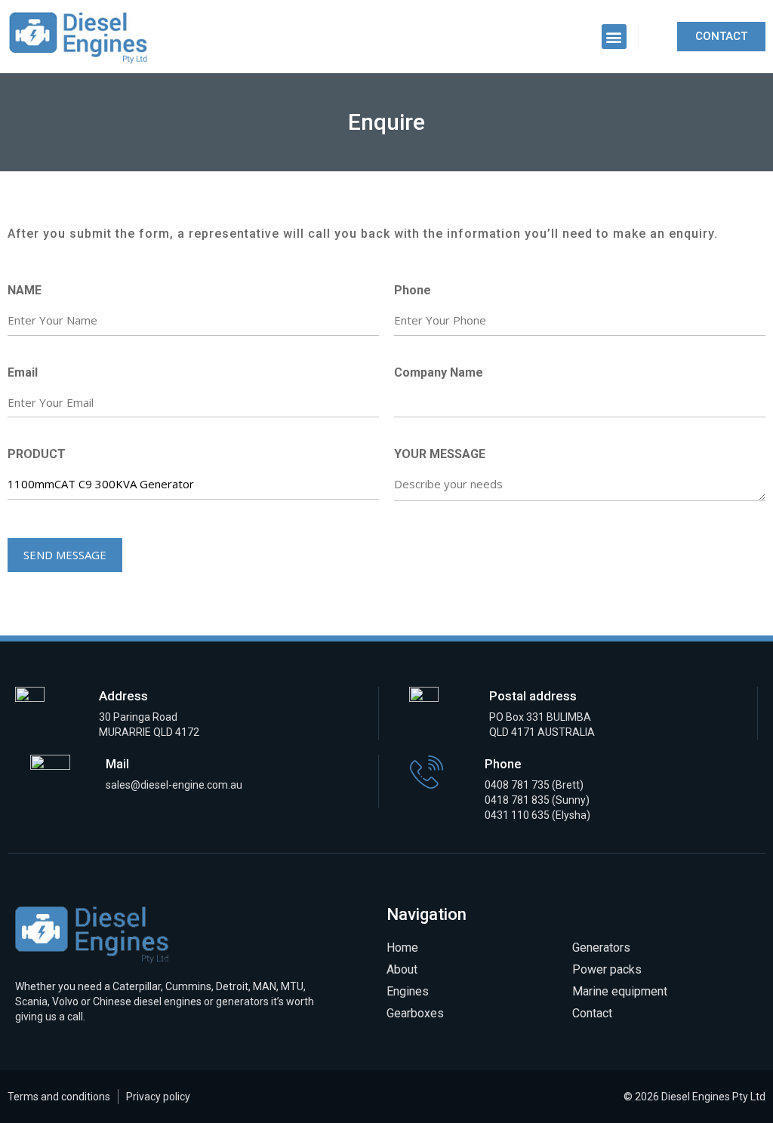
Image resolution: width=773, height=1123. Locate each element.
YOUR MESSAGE (439, 454)
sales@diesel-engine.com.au (174, 785)
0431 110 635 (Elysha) (537, 815)
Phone (412, 290)
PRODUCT (37, 454)
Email (23, 372)
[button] (614, 36)
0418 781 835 (518, 800)
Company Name (438, 372)
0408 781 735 (517, 785)
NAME (25, 290)
